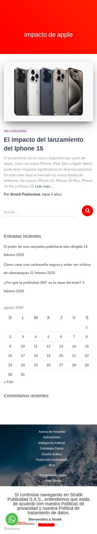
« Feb (8, 382)
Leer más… (44, 186)
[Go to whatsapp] (12, 519)
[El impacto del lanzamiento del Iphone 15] (48, 92)
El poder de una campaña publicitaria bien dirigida (43, 246)
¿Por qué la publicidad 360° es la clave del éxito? (42, 282)
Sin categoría (15, 131)
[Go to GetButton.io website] (12, 528)
